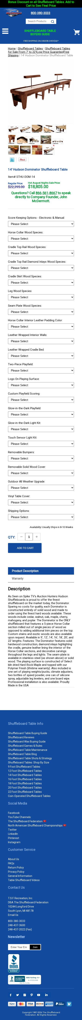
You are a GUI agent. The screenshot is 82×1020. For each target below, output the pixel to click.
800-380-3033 (16, 921)
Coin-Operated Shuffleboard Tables (29, 795)
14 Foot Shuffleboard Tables (25, 775)
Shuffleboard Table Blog (22, 754)
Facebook (14, 812)
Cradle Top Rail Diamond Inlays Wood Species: (37, 261)
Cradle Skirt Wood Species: (25, 276)
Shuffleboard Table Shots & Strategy (30, 758)
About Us (13, 859)
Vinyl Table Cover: (19, 496)
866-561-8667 (46, 193)
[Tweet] (12, 161)
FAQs (11, 863)
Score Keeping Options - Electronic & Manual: (36, 217)
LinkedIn (13, 833)
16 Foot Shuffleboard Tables (25, 779)
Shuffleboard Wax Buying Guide (27, 741)
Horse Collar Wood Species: (26, 232)
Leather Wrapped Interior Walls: (28, 335)
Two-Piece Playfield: (21, 364)
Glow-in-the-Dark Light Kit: (25, 423)
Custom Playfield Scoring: (24, 393)
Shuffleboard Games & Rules (25, 745)
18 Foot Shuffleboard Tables (25, 783)
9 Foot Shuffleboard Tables (24, 766)
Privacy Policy (16, 871)
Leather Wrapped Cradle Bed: (26, 349)
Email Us (13, 914)
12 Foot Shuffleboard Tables (25, 770)
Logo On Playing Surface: (24, 379)
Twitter (12, 829)
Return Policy (16, 867)
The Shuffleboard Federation (25, 821)
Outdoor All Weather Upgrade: (27, 481)
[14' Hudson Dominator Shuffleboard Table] (13, 130)
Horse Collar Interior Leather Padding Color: (35, 320)
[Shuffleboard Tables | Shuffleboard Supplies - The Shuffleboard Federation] (13, 17)
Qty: (11, 537)
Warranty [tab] (17, 578)
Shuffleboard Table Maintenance (27, 749)
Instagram (14, 842)
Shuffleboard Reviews (21, 737)
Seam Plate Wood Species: (25, 305)
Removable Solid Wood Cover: (27, 467)
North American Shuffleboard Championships (35, 825)
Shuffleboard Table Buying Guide (27, 733)
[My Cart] (76, 32)
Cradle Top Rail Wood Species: (27, 247)
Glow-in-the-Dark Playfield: (25, 408)
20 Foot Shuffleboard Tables (25, 787)
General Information (20, 875)
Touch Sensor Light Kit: (23, 437)
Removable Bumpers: (21, 452)
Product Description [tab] (25, 571)
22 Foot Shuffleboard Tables (25, 791)
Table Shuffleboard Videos (24, 880)
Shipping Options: (19, 511)
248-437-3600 (16, 925)
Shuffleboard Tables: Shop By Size (28, 762)
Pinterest (13, 838)
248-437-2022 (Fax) (20, 929)
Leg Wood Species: (20, 291)
